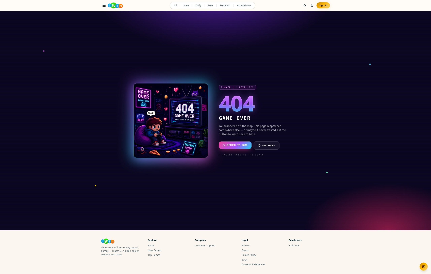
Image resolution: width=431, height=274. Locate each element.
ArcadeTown (244, 5)
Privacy (246, 245)
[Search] (305, 5)
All (175, 5)
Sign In (323, 5)
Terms (245, 250)
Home (151, 245)
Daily (198, 5)
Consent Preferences (253, 264)
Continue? (268, 145)
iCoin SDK (294, 245)
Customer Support (205, 245)
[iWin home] (115, 5)
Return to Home (237, 145)
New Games (154, 250)
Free (210, 5)
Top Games (154, 254)
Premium (225, 5)
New (186, 5)
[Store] (312, 5)
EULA (244, 259)
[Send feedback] (424, 267)
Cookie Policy (249, 254)
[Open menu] (104, 5)
